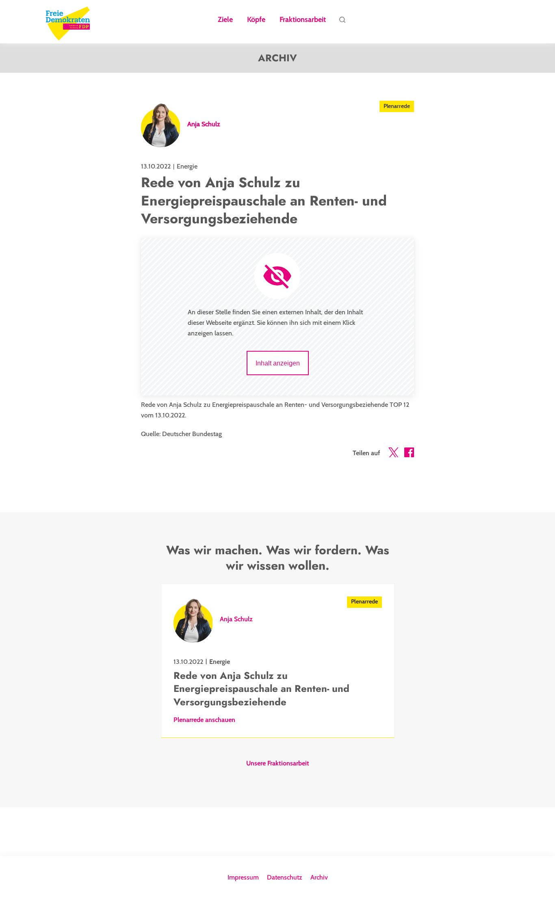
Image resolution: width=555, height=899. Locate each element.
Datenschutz (284, 877)
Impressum (243, 877)
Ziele (225, 20)
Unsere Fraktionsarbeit (277, 763)
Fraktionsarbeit (303, 20)
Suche (342, 22)
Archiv (319, 877)
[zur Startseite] (68, 21)
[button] (393, 454)
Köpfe (256, 20)
